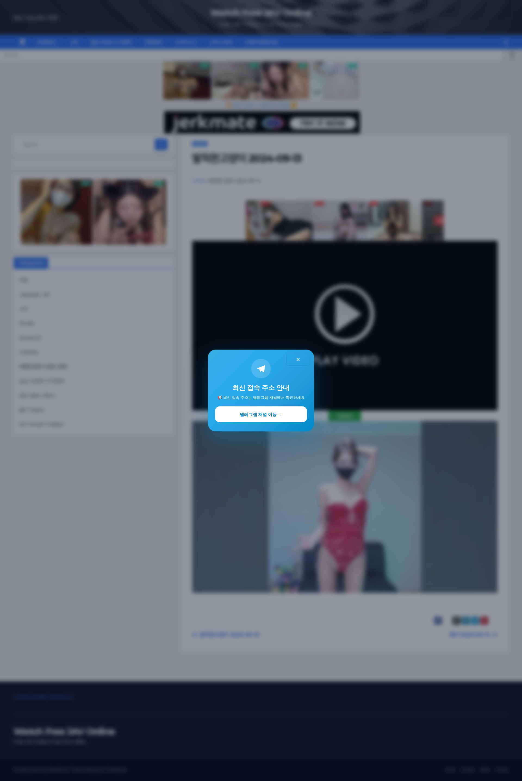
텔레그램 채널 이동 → (261, 414)
